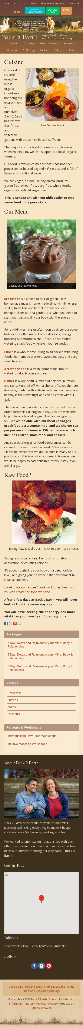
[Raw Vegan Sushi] (52, 120)
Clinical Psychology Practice (30, 26)
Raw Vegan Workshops (30, 27)
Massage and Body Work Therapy (30, 24)
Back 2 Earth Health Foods (25, 986)
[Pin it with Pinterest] (15, 623)
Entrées (12, 700)
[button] (41, 899)
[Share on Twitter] (10, 623)
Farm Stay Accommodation (30, 22)
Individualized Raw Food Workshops (31, 735)
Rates (30, 1003)
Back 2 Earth (39, 999)
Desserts (13, 714)
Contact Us (56, 999)
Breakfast (12, 299)
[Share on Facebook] (6, 623)
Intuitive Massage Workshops (27, 743)
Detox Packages (30, 29)
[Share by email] (19, 623)
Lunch (8, 352)
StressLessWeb (41, 1008)
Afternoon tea (15, 369)
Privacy (53, 1003)
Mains (11, 707)
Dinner (9, 381)
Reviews (41, 1003)
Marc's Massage (54, 986)
